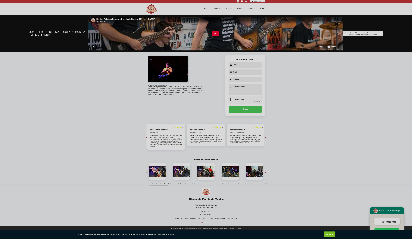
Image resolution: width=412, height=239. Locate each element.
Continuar (329, 234)
